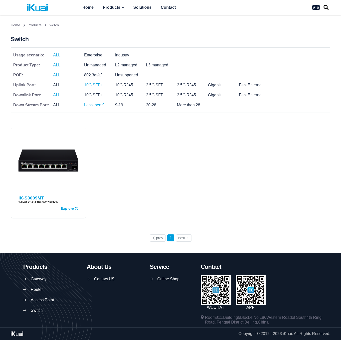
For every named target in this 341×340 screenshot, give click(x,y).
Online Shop (168, 279)
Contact (168, 7)
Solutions (142, 7)
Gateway (38, 279)
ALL (56, 55)
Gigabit (214, 85)
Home (88, 7)
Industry (122, 55)
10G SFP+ (93, 85)
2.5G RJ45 (186, 85)
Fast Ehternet (251, 85)
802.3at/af (93, 75)
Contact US (104, 279)
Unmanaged (95, 65)
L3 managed (157, 65)
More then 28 (188, 105)
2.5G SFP (155, 85)
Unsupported (126, 75)
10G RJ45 (124, 85)
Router (37, 289)
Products (111, 7)
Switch (37, 310)
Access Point (42, 300)
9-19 (119, 105)
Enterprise (93, 55)
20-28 (151, 105)
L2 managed (126, 65)
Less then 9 (94, 105)
